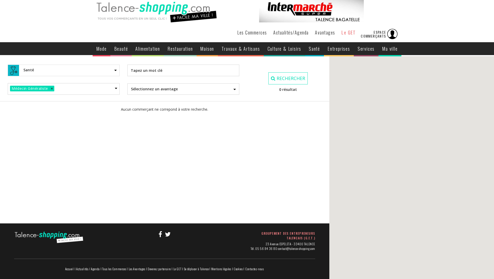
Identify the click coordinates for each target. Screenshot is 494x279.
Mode (101, 48)
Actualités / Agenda (88, 269)
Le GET (348, 32)
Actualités (291, 32)
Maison (207, 48)
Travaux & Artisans (241, 48)
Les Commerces (252, 32)
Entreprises (339, 48)
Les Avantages (137, 269)
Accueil (69, 269)
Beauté (121, 48)
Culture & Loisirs (285, 48)
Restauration (180, 48)
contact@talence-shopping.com (296, 248)
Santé (314, 48)
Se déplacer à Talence (196, 269)
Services (366, 48)
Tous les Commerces (114, 269)
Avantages (325, 32)
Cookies (238, 269)
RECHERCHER (290, 78)
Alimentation (147, 48)
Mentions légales (221, 269)
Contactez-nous (254, 269)
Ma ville (390, 48)
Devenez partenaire (159, 269)
